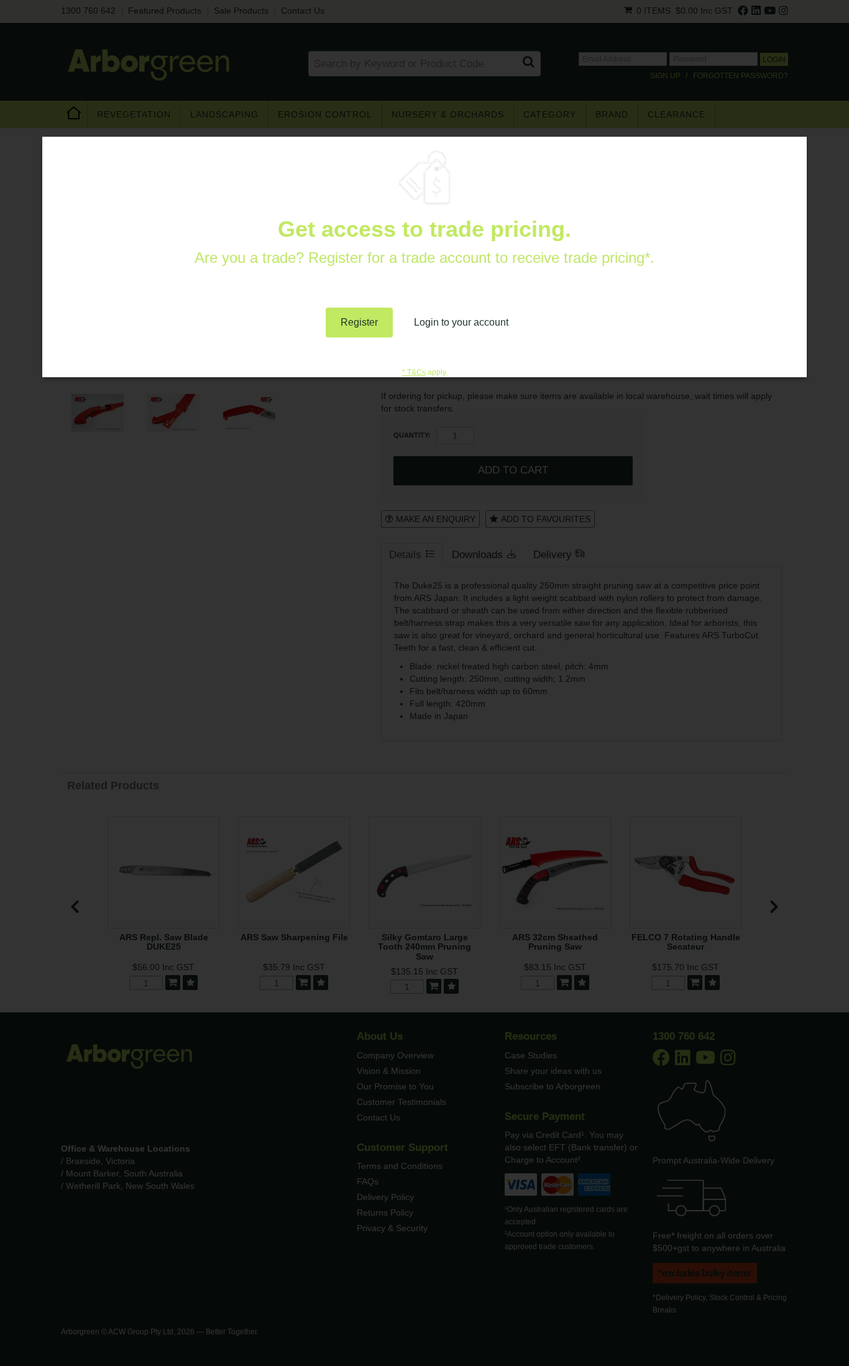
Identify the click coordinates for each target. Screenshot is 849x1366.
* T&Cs (414, 372)
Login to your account (461, 322)
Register (359, 322)
